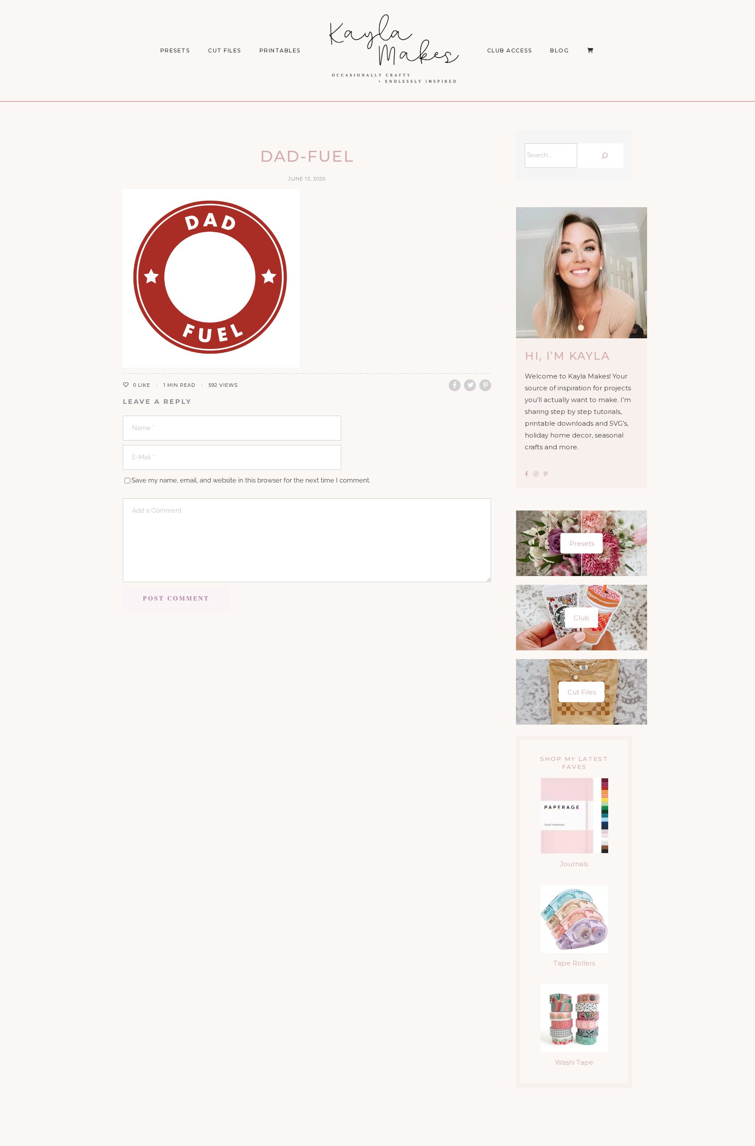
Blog (559, 50)
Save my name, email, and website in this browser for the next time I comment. (251, 480)
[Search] (602, 155)
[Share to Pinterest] (485, 385)
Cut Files (224, 50)
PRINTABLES (280, 50)
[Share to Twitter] (470, 385)
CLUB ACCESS (509, 50)
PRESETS (175, 50)
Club (581, 618)
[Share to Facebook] (455, 385)
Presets (581, 543)
